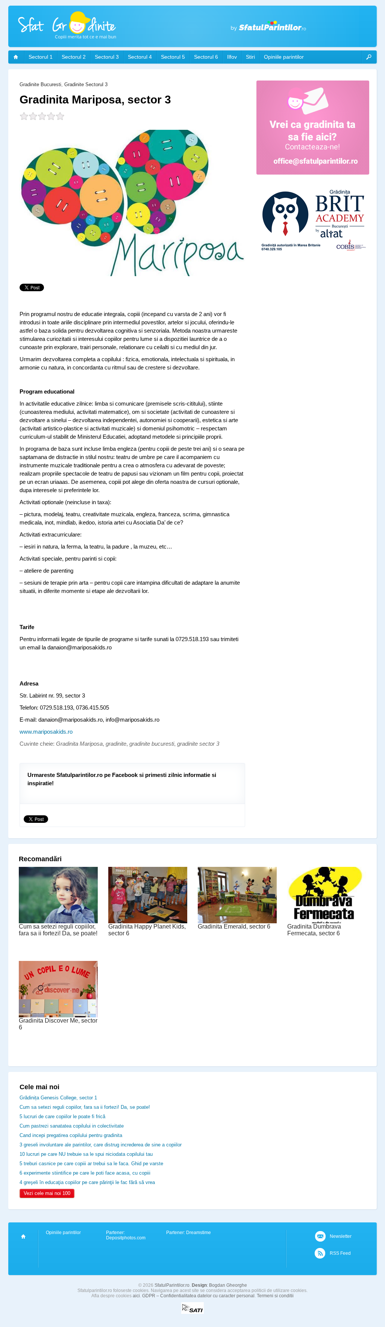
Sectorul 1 (41, 57)
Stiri (250, 57)
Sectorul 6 (206, 57)
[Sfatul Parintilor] (15, 57)
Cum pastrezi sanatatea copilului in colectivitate (72, 1126)
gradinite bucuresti (151, 743)
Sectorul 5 (173, 57)
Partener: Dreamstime (188, 1232)
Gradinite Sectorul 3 (86, 84)
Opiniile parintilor (284, 57)
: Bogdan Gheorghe (219, 1285)
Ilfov (232, 57)
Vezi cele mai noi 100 (47, 1193)
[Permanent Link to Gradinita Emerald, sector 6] (237, 921)
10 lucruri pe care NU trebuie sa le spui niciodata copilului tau (86, 1154)
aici (136, 1295)
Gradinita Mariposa (79, 743)
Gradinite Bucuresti (40, 84)
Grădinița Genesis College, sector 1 (58, 1098)
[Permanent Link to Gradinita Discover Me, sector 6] (58, 1015)
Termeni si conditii (275, 1295)
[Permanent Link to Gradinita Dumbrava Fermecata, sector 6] (326, 921)
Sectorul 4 (140, 57)
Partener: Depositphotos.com (126, 1235)
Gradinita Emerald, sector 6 (234, 926)
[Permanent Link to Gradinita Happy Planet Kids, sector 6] (147, 921)
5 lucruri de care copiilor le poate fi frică (62, 1116)
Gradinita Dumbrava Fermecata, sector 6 (314, 929)
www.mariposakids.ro (46, 731)
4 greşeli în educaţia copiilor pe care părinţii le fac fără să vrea (87, 1182)
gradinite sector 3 (198, 743)
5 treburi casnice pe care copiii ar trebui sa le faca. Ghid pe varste (91, 1163)
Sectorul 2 (74, 57)
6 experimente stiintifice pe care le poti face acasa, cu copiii (85, 1173)
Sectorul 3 (107, 57)
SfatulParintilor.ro (172, 1285)
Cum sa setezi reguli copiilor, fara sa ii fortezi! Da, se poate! (58, 929)
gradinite (116, 743)
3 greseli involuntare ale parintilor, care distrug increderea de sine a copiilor (101, 1145)
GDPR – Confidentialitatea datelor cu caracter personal (198, 1295)
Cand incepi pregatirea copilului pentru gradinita (71, 1135)
